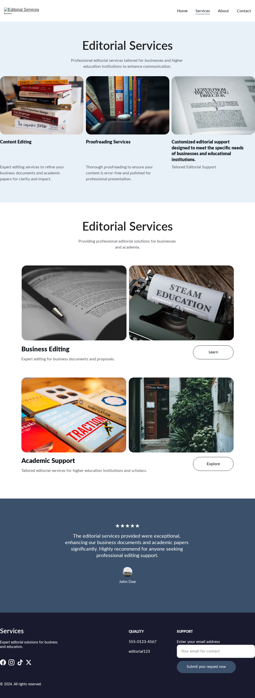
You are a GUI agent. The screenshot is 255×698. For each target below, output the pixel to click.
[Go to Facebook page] (3, 662)
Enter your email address (198, 642)
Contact (244, 11)
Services (202, 11)
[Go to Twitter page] (29, 662)
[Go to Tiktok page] (20, 662)
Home (182, 11)
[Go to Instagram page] (11, 662)
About (223, 11)
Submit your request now (206, 667)
